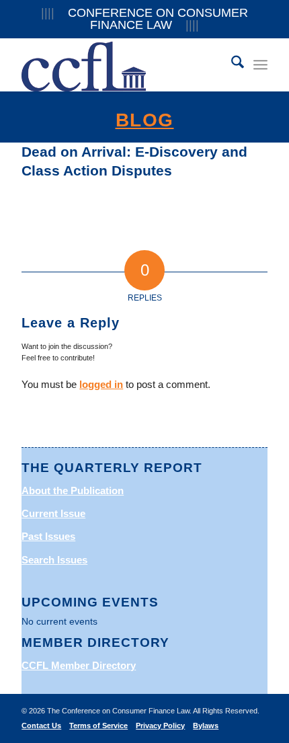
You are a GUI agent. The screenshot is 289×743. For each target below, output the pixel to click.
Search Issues (54, 559)
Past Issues (48, 536)
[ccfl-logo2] (120, 64)
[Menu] (260, 64)
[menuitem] (231, 64)
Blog (145, 120)
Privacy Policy (160, 725)
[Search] (231, 64)
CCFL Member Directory (79, 665)
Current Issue (53, 513)
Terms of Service (98, 725)
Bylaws (205, 725)
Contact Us (41, 725)
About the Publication (73, 490)
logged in (101, 384)
